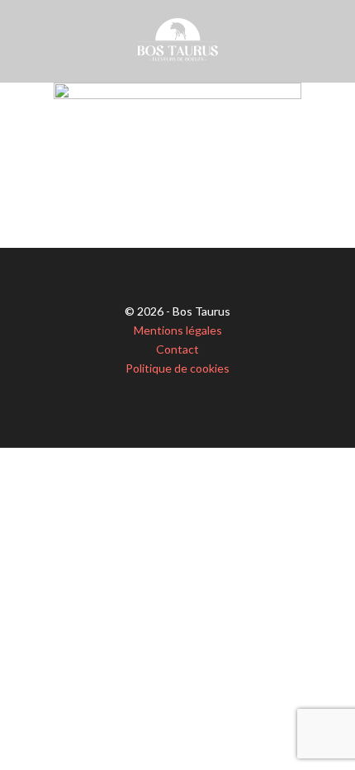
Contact (177, 349)
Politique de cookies (177, 368)
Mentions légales (178, 330)
